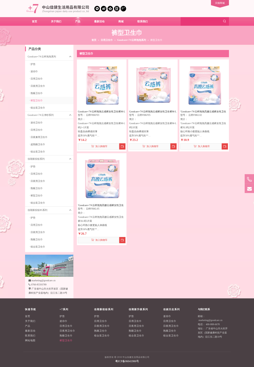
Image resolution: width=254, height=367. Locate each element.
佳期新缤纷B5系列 (37, 210)
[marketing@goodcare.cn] (249, 188)
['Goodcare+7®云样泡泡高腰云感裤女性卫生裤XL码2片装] (204, 84)
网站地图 (30, 340)
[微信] (97, 8)
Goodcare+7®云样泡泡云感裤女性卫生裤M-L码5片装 (153, 111)
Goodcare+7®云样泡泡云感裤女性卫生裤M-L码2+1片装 (101, 111)
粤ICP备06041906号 (127, 361)
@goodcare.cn (215, 320)
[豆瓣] (117, 8)
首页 (27, 316)
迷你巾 (63, 321)
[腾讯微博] (123, 8)
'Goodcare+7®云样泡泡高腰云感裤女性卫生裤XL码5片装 (101, 205)
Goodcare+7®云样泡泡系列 (42, 56)
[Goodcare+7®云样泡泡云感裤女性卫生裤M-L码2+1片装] (101, 84)
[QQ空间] (110, 8)
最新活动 (30, 330)
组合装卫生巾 (102, 335)
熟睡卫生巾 (66, 335)
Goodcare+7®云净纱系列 (41, 115)
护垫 (62, 316)
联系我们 (30, 335)
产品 (27, 326)
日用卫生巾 (66, 326)
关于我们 (30, 321)
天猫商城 (220, 3)
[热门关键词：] (224, 21)
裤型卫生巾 (66, 340)
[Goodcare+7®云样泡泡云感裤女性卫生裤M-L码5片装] (153, 84)
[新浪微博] (103, 8)
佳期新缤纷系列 (36, 159)
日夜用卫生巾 (67, 330)
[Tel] (249, 179)
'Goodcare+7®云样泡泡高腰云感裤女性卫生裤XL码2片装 (203, 111)
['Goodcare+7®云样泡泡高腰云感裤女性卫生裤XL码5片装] (101, 177)
